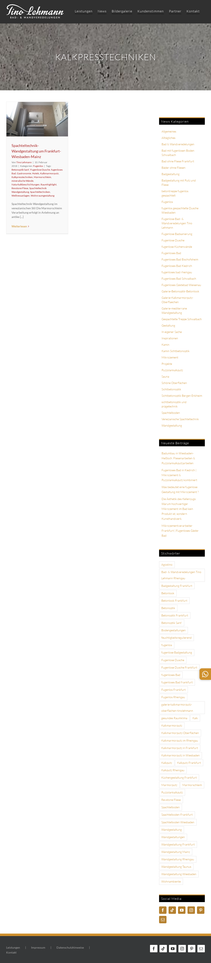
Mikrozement (170, 357)
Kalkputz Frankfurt (189, 762)
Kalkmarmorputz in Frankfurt (179, 748)
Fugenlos (38, 165)
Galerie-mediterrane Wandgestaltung (174, 310)
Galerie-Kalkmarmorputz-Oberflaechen (177, 300)
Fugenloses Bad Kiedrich (177, 266)
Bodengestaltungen (173, 630)
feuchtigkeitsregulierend (176, 637)
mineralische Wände (22, 180)
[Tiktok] (172, 910)
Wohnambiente (171, 881)
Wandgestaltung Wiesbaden (178, 874)
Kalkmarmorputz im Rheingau (179, 740)
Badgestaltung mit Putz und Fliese (179, 182)
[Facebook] (162, 910)
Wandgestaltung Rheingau (177, 859)
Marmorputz (169, 785)
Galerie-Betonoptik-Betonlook (180, 291)
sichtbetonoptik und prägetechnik (174, 404)
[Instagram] (191, 910)
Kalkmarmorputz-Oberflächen (180, 733)
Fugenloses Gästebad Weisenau (181, 285)
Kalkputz (166, 762)
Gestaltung (168, 325)
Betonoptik (168, 608)
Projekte (167, 363)
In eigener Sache (172, 332)
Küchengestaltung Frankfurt (179, 777)
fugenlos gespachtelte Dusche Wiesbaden (180, 210)
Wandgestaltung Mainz (175, 852)
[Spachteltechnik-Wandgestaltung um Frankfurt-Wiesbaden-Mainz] (37, 119)
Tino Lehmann (24, 162)
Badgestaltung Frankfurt (176, 585)
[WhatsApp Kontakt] (205, 674)
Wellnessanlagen (21, 195)
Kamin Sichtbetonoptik (176, 351)
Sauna (165, 376)
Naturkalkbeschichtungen (26, 184)
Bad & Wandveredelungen (178, 144)
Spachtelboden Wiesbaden (177, 822)
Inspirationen (170, 338)
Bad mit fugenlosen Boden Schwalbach (178, 153)
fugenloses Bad (170, 675)
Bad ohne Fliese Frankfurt (178, 161)
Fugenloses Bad (171, 253)
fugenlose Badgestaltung (176, 652)
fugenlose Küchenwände (177, 246)
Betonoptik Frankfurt (174, 615)
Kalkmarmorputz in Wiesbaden (180, 755)
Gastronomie (24, 173)
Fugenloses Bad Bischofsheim (180, 259)
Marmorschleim (42, 177)
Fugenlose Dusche (40, 169)
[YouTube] (181, 910)
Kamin (165, 344)
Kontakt (11, 952)
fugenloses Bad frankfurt (177, 682)
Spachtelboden (171, 412)
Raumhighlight (48, 184)
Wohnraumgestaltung (42, 195)
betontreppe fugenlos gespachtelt (175, 193)
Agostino (166, 564)
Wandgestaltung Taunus (176, 866)
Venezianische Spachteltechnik (180, 419)
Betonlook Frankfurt (174, 600)
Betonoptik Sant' (20, 169)
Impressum (38, 947)
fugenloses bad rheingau (177, 272)
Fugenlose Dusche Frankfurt (179, 667)
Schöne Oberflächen (174, 383)
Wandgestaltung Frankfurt (178, 844)
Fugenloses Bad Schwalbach (179, 278)
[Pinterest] (200, 910)
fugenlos (166, 645)
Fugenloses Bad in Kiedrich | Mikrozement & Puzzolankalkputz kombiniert (179, 475)
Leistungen (13, 947)
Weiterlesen (19, 226)
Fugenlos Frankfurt (173, 689)
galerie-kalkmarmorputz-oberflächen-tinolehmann (177, 707)
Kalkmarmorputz (49, 173)
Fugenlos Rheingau (173, 697)
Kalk (195, 718)
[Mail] (162, 919)
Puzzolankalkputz (172, 370)
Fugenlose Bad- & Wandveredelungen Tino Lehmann (177, 223)
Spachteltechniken (40, 191)
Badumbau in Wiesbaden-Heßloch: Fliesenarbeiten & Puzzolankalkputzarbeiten (178, 458)
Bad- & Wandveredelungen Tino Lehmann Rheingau (181, 575)
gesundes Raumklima (174, 718)
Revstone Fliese (20, 188)
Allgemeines (169, 131)
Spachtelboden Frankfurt (177, 814)
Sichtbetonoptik (171, 389)
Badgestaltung (170, 174)
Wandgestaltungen (173, 837)
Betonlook (167, 593)
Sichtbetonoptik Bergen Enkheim (182, 395)
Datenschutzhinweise (70, 947)
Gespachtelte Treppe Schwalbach (182, 319)
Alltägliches (168, 138)
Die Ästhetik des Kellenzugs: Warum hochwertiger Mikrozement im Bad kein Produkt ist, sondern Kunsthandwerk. (179, 508)
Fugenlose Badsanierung (177, 234)
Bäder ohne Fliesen (173, 167)
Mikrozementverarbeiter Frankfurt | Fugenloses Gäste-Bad (180, 530)
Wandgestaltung (172, 425)
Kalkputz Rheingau (172, 770)
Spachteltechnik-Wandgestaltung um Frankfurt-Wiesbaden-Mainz (36, 151)
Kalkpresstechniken (22, 177)
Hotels (35, 173)
